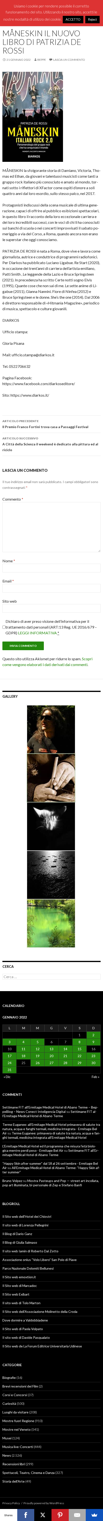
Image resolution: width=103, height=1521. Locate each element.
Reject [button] (92, 19)
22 (79, 1056)
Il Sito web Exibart (15, 1294)
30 (93, 1063)
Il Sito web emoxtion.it (19, 1277)
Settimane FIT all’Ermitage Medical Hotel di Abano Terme (49, 1113)
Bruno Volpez (12, 1181)
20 (51, 1056)
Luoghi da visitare (15, 1412)
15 (79, 1049)
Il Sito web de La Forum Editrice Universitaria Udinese (42, 1346)
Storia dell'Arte (13, 1481)
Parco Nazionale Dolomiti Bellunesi (28, 1268)
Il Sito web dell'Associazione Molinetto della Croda (39, 1311)
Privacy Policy (11, 1503)
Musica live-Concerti (17, 1447)
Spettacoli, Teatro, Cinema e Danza (28, 1473)
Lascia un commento (69, 59)
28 (65, 1063)
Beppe (41, 59)
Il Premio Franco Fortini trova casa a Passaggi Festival (45, 424)
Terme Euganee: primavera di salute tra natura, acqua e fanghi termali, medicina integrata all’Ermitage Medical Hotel (51, 1135)
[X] (43, 1515)
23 (93, 1056)
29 (79, 1063)
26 (38, 1063)
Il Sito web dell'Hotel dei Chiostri (26, 1216)
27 (51, 1063)
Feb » (95, 1077)
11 (23, 1049)
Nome (8, 560)
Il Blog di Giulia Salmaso (19, 1242)
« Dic (7, 1077)
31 (9, 1070)
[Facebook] (25, 1515)
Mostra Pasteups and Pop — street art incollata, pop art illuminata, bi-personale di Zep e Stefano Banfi (50, 1183)
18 (23, 1056)
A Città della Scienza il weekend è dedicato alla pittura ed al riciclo (50, 444)
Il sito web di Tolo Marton (21, 1303)
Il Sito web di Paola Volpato (22, 1329)
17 (9, 1056)
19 (38, 1056)
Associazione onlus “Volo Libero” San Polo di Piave (39, 1260)
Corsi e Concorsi (14, 1395)
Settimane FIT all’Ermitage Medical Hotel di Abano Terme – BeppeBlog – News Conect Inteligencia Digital (50, 1109)
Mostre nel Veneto (16, 1429)
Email (8, 581)
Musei (6, 1438)
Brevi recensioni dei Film (20, 1386)
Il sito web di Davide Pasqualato (26, 1337)
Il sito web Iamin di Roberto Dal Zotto (30, 1251)
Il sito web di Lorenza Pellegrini (25, 1225)
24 (9, 1063)
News (6, 1455)
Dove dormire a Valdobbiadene (25, 1320)
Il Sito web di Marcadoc (19, 1286)
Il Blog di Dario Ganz (17, 1234)
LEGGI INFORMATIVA (37, 632)
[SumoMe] (94, 1515)
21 (65, 1056)
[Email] (77, 1515)
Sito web (9, 601)
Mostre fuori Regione (18, 1421)
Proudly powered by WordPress (43, 1503)
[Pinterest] (60, 1515)
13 (51, 1049)
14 (65, 1049)
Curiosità (9, 1403)
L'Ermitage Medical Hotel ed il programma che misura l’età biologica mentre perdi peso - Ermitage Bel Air (49, 1148)
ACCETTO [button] (73, 19)
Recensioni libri (13, 1464)
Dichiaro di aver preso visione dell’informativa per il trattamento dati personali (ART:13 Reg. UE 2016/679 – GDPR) (51, 627)
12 (38, 1049)
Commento (12, 499)
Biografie (9, 1378)
